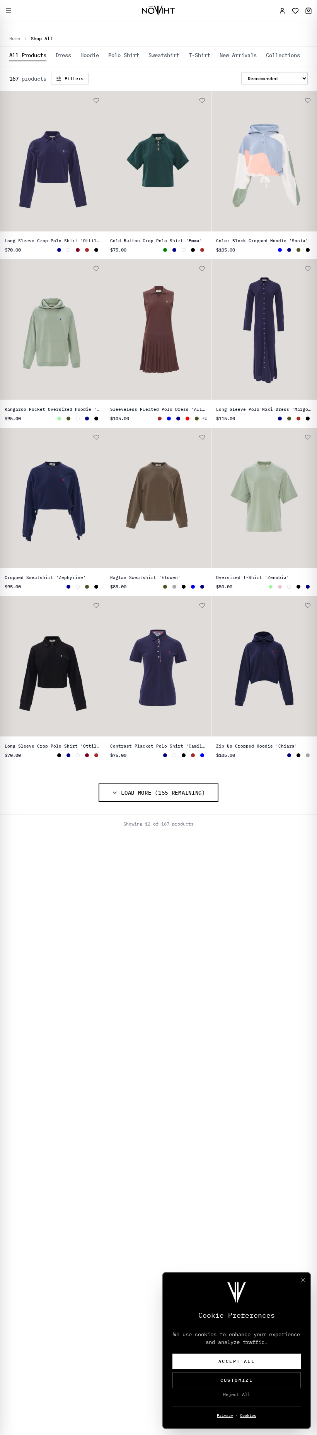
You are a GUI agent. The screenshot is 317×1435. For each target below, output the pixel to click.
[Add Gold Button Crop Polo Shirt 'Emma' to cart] (190, 97)
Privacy (225, 1415)
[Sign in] (282, 11)
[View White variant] (68, 250)
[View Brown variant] (87, 250)
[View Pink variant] (280, 586)
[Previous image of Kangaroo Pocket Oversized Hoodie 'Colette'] (9, 330)
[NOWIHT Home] (158, 11)
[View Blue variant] (169, 418)
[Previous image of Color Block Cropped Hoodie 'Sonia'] (221, 161)
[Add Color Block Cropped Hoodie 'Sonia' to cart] (296, 97)
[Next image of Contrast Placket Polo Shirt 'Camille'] (202, 666)
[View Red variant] (187, 418)
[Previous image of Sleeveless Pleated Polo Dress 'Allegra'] (115, 330)
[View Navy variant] (174, 250)
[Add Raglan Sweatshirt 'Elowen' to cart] (190, 434)
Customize (236, 1380)
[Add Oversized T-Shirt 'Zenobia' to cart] (296, 434)
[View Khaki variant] (298, 250)
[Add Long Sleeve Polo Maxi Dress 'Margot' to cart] (296, 265)
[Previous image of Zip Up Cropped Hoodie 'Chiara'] (221, 666)
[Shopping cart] (308, 11)
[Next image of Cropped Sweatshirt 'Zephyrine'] (96, 498)
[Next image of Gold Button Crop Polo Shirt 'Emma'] (202, 161)
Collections (283, 55)
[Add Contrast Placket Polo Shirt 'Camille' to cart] (190, 602)
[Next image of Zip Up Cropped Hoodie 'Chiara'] (308, 666)
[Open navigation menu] (8, 11)
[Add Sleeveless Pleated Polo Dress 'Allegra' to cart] (190, 265)
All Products (27, 55)
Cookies (248, 1415)
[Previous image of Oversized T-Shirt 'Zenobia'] (221, 498)
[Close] (303, 1280)
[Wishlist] (295, 11)
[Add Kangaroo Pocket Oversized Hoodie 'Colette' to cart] (85, 265)
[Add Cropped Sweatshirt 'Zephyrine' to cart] (85, 434)
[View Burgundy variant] (77, 250)
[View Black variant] (96, 250)
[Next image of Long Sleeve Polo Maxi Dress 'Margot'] (308, 330)
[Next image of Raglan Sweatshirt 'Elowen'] (202, 498)
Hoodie (89, 55)
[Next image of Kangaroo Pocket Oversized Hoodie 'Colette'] (96, 330)
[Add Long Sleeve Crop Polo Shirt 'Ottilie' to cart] (85, 97)
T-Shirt (199, 55)
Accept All (236, 1361)
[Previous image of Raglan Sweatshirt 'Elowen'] (115, 498)
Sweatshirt (163, 55)
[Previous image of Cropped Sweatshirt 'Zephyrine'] (9, 498)
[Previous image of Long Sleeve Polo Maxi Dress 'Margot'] (221, 330)
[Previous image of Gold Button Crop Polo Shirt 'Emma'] (115, 161)
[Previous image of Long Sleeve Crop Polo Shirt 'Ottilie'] (9, 161)
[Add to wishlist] (96, 100)
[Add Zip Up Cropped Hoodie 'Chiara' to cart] (296, 602)
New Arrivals (238, 55)
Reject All (236, 1394)
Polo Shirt (123, 55)
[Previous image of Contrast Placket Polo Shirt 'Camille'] (115, 666)
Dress (63, 55)
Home (14, 38)
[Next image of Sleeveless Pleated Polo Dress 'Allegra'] (202, 330)
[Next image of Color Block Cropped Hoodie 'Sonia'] (308, 161)
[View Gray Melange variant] (174, 586)
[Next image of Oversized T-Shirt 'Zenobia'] (308, 498)
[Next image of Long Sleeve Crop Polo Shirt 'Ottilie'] (96, 161)
